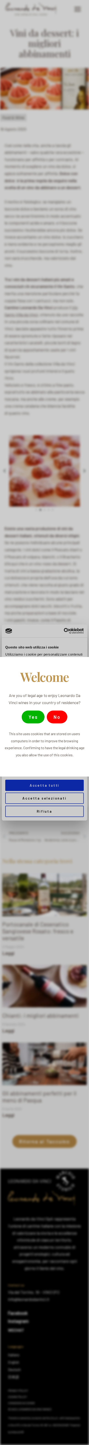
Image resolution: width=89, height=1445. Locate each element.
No (57, 717)
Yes (33, 717)
